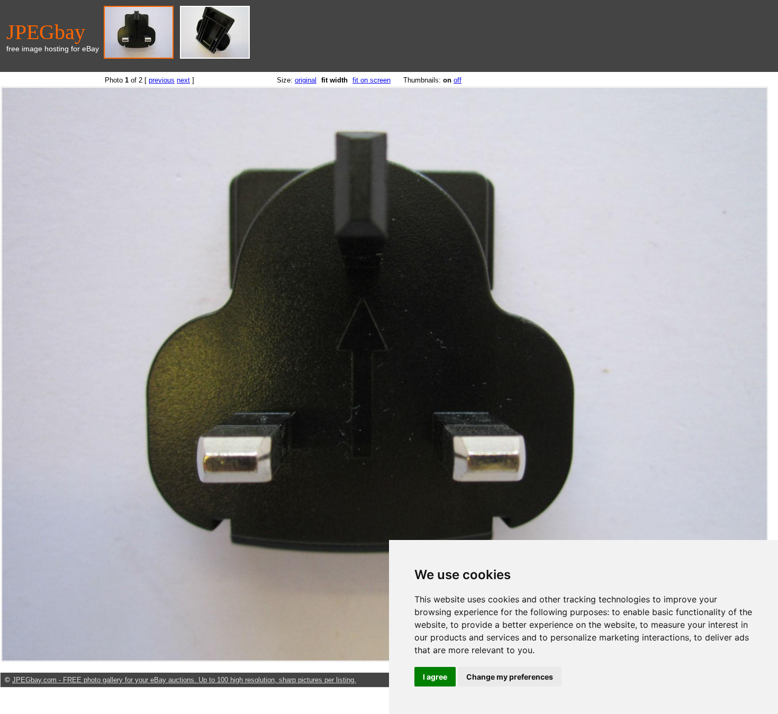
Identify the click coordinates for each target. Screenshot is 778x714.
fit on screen (371, 80)
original (305, 80)
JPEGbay (45, 32)
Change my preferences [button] (509, 676)
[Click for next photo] (384, 659)
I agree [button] (435, 676)
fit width (334, 80)
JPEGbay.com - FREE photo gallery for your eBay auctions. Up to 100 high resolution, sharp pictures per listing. (184, 680)
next (183, 80)
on (447, 80)
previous (162, 80)
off (458, 80)
